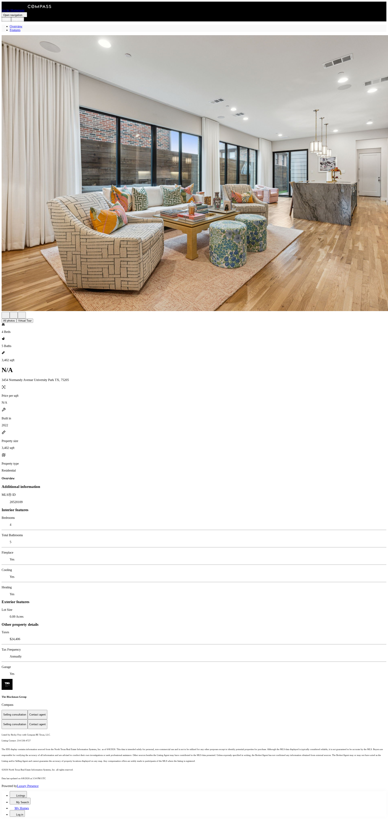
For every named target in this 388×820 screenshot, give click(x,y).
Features (15, 30)
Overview (16, 26)
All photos (9, 320)
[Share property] (22, 315)
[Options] (6, 315)
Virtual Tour (25, 320)
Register (17, 19)
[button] (194, 173)
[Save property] (14, 315)
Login (6, 19)
